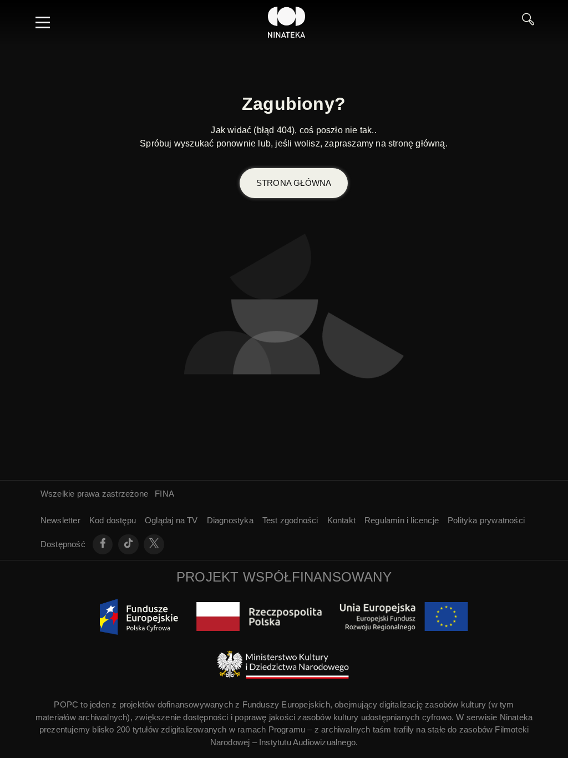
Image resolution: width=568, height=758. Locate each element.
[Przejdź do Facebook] (103, 544)
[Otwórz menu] (42, 22)
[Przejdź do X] (154, 544)
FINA (164, 493)
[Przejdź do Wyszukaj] (528, 22)
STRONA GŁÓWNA (294, 183)
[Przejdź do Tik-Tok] (128, 544)
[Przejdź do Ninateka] (287, 22)
